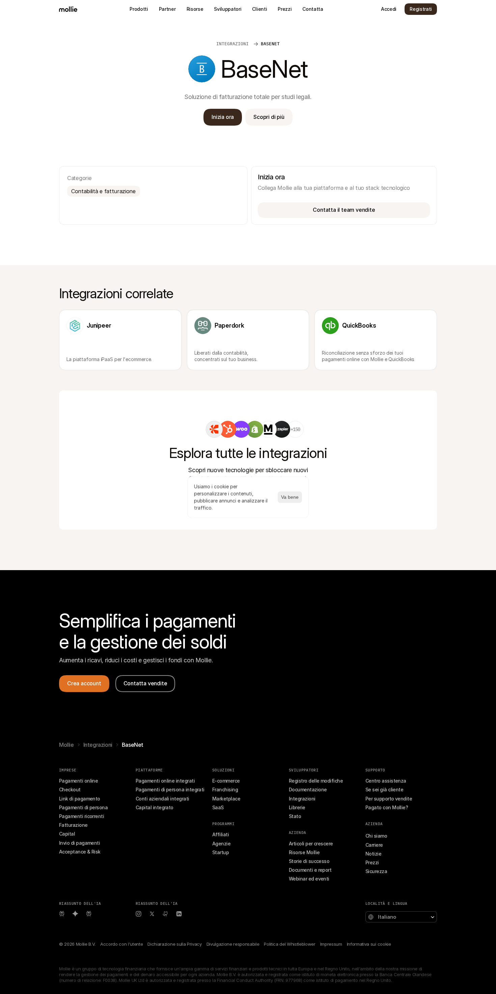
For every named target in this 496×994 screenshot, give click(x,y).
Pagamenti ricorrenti (81, 816)
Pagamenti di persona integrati (170, 789)
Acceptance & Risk (80, 852)
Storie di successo (309, 861)
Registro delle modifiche (316, 781)
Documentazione (308, 789)
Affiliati (220, 834)
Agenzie (221, 843)
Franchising (225, 789)
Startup (220, 852)
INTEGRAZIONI (233, 44)
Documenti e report (310, 870)
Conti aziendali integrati (162, 798)
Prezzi (372, 862)
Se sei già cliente (384, 789)
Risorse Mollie (304, 852)
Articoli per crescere (311, 843)
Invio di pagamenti (79, 843)
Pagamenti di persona (83, 807)
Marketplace (226, 798)
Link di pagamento (79, 798)
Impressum (331, 944)
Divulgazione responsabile (232, 944)
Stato (295, 816)
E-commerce (226, 781)
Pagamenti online (78, 781)
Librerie (297, 807)
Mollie (66, 744)
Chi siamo (376, 836)
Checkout (70, 789)
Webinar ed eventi (309, 879)
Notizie (373, 854)
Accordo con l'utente (121, 944)
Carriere (374, 845)
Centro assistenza (385, 781)
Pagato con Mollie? (386, 807)
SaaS (218, 807)
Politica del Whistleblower (289, 944)
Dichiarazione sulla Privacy (174, 944)
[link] (214, 429)
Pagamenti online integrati (165, 781)
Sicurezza (376, 871)
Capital (67, 834)
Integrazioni (97, 744)
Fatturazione (73, 825)
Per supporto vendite (388, 798)
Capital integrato (154, 807)
